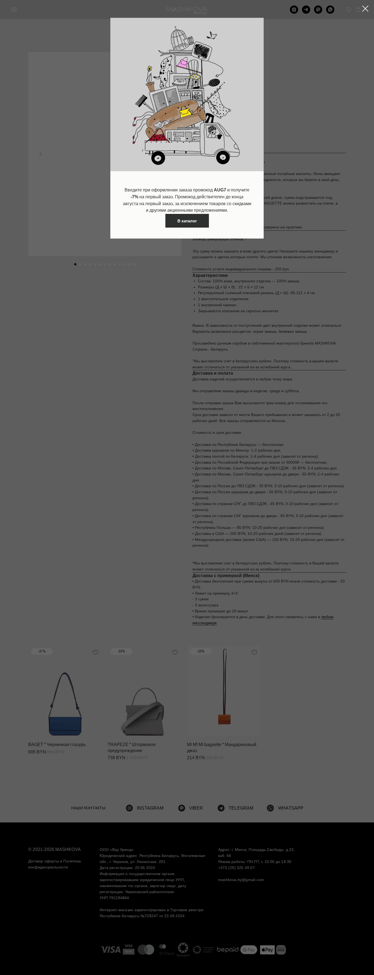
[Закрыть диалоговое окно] (365, 9)
